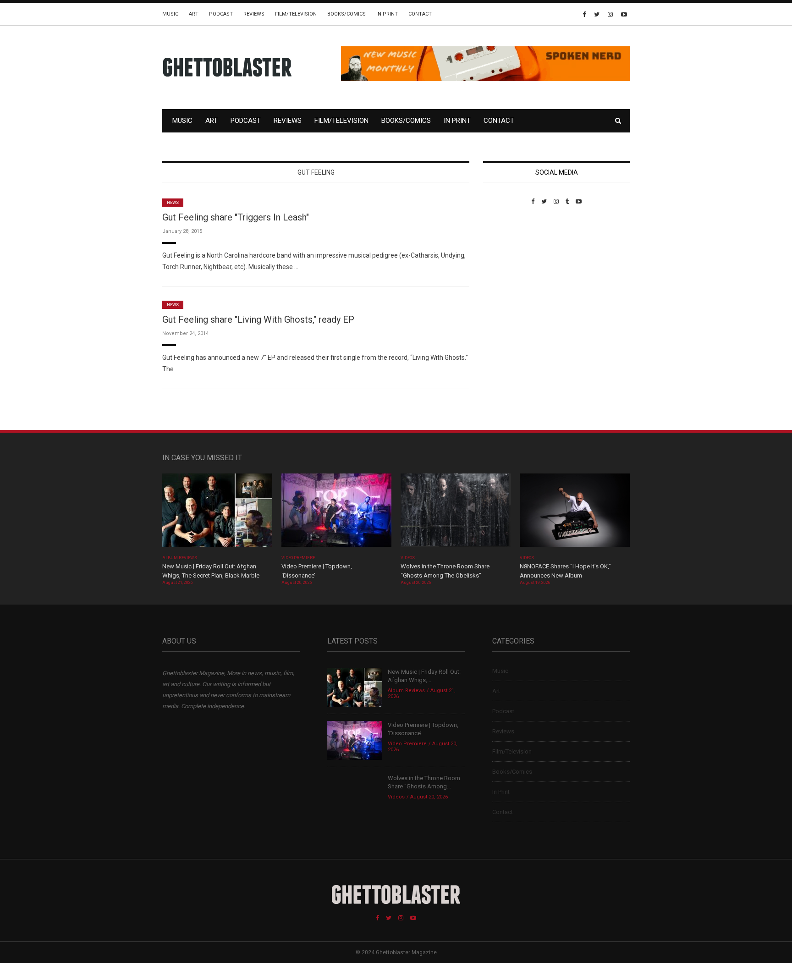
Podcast (221, 14)
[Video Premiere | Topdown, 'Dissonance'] (336, 513)
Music (170, 14)
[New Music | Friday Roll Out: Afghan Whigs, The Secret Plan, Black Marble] (217, 513)
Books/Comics (346, 14)
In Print (387, 14)
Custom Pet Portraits (510, 267)
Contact (420, 14)
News (173, 202)
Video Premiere (298, 558)
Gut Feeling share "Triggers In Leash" (235, 217)
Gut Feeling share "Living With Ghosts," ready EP (258, 319)
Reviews (253, 14)
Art (193, 14)
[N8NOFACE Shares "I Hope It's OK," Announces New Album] (575, 513)
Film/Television (296, 14)
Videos (408, 558)
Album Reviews (179, 558)
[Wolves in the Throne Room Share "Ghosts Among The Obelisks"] (456, 513)
